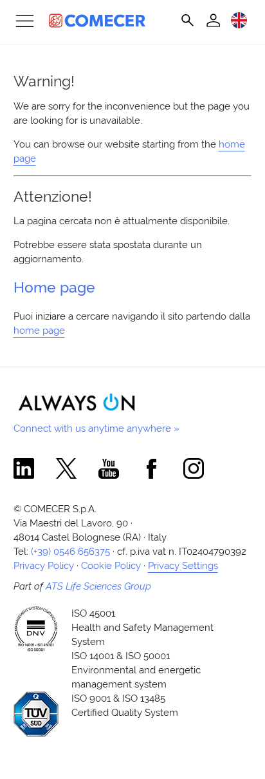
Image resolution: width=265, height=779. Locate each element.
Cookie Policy (111, 565)
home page (39, 330)
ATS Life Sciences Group (98, 586)
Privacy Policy (44, 565)
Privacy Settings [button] (183, 565)
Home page (54, 287)
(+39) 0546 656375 (70, 551)
